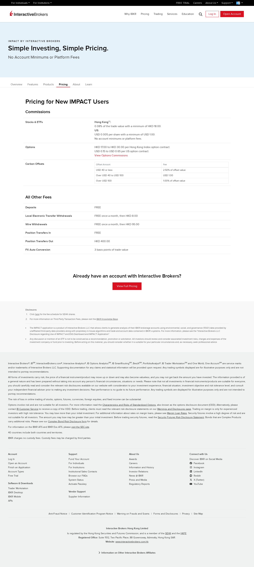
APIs (10, 500)
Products (48, 84)
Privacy (186, 513)
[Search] (200, 14)
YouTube (198, 484)
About (76, 84)
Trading (158, 14)
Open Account (232, 14)
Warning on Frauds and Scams (133, 513)
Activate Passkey (78, 484)
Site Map (198, 513)
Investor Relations (138, 471)
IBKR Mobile (14, 496)
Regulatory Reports (139, 484)
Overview (16, 84)
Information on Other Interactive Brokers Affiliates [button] (128, 552)
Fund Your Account (79, 459)
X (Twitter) (198, 480)
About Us (210, 2)
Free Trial (13, 475)
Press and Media (138, 480)
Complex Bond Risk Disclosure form (67, 421)
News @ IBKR (136, 475)
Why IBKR (130, 14)
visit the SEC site (80, 427)
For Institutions (41, 2)
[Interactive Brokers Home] (29, 13)
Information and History (141, 467)
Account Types (16, 471)
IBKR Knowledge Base (107, 319)
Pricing (145, 14)
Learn (88, 84)
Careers (197, 2)
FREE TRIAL (183, 2)
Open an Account (17, 463)
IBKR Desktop (15, 492)
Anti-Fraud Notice (58, 513)
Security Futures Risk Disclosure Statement (181, 417)
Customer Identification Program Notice (92, 513)
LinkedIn (198, 471)
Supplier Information (79, 496)
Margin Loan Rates (177, 413)
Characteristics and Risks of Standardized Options (129, 405)
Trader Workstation (18, 488)
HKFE (183, 533)
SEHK (168, 533)
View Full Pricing (127, 286)
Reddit (197, 475)
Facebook (198, 463)
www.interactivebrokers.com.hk (131, 541)
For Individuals (19, 2)
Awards (133, 459)
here (37, 314)
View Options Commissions (111, 155)
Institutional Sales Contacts (83, 471)
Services (172, 14)
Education (188, 14)
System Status (76, 480)
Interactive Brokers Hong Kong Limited (127, 528)
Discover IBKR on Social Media (206, 459)
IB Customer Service (27, 409)
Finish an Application (19, 467)
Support (226, 2)
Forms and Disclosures (165, 513)
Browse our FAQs (78, 475)
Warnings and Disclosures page (174, 409)
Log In (212, 14)
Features (32, 84)
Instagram (198, 467)
